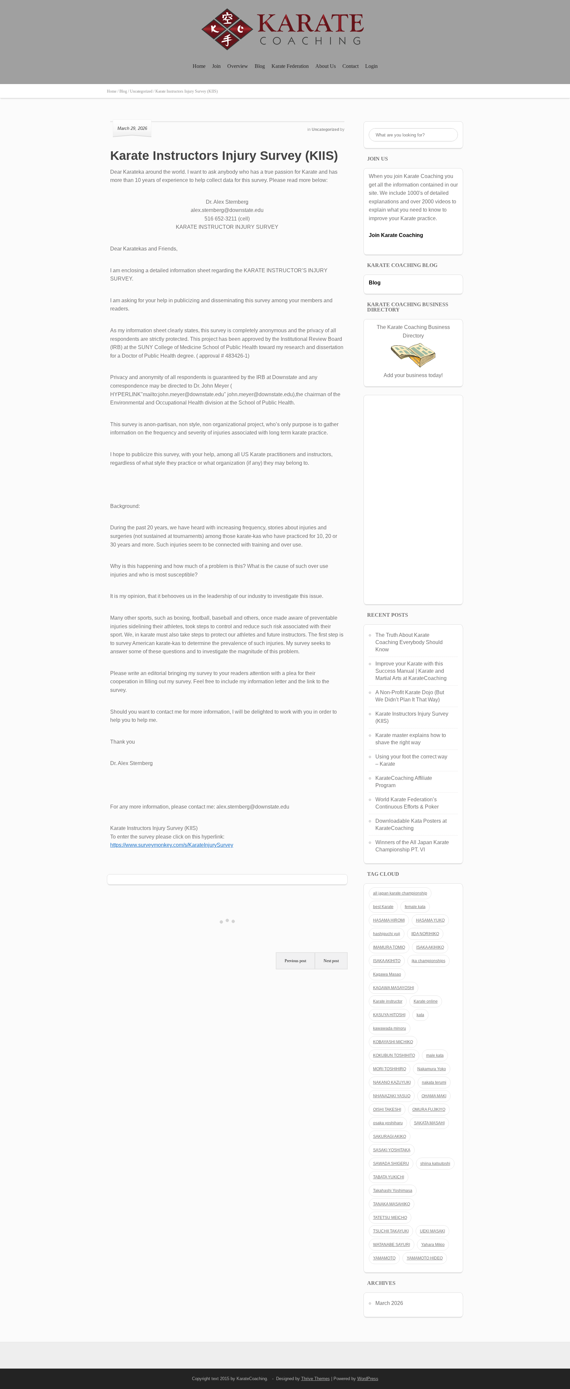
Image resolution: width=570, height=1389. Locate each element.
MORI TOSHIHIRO (389, 1069)
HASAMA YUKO (430, 920)
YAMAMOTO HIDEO (425, 1258)
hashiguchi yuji (386, 933)
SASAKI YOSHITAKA (391, 1150)
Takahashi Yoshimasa (392, 1190)
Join (216, 66)
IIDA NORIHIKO (425, 933)
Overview (237, 66)
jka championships (428, 961)
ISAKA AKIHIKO (430, 947)
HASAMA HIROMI (389, 920)
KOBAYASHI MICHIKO (393, 1042)
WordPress (367, 1378)
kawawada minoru (389, 1028)
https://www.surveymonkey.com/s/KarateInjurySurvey (171, 845)
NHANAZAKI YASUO (391, 1096)
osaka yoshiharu (388, 1123)
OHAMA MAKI (434, 1096)
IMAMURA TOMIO (389, 947)
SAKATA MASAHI (429, 1123)
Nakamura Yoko (431, 1069)
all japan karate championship (400, 893)
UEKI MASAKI (432, 1231)
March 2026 (389, 1303)
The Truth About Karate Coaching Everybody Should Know (409, 642)
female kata (415, 906)
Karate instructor (387, 1001)
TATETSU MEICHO (390, 1217)
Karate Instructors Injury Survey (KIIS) (224, 156)
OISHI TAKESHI (387, 1109)
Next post (331, 961)
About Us (325, 66)
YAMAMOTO (384, 1258)
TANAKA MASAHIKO (391, 1204)
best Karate (383, 906)
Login (371, 66)
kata (420, 1015)
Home (199, 66)
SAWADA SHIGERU (391, 1163)
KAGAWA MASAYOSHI (393, 988)
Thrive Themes (315, 1378)
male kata (435, 1055)
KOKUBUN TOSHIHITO (394, 1055)
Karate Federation (290, 66)
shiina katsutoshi (435, 1163)
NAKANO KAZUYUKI (392, 1082)
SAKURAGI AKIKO (389, 1136)
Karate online (426, 1001)
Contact (350, 66)
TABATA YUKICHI (388, 1177)
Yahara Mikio (433, 1244)
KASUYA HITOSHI (389, 1015)
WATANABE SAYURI (391, 1244)
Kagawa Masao (387, 974)
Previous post (295, 961)
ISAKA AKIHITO (386, 961)
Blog (260, 66)
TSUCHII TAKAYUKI (391, 1231)
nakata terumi (434, 1082)
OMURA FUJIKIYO (428, 1109)
